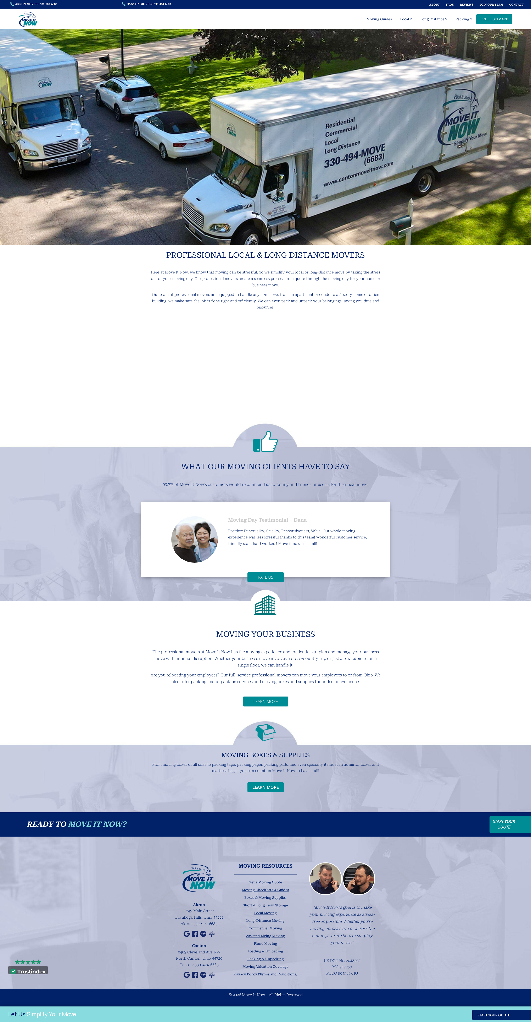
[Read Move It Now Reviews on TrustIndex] (28, 971)
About (434, 4)
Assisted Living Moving (265, 936)
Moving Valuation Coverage (265, 967)
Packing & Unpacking (265, 959)
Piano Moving (265, 944)
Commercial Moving (265, 928)
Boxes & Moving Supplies (265, 898)
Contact (516, 4)
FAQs (450, 4)
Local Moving (265, 913)
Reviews (467, 4)
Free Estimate (494, 19)
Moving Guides (379, 19)
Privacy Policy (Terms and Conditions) (265, 974)
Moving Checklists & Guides (265, 890)
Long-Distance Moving (265, 921)
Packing (462, 19)
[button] (149, 539)
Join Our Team (491, 4)
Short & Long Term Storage (265, 905)
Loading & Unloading (265, 951)
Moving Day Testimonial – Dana (267, 520)
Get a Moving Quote (265, 882)
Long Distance (432, 19)
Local (405, 19)
